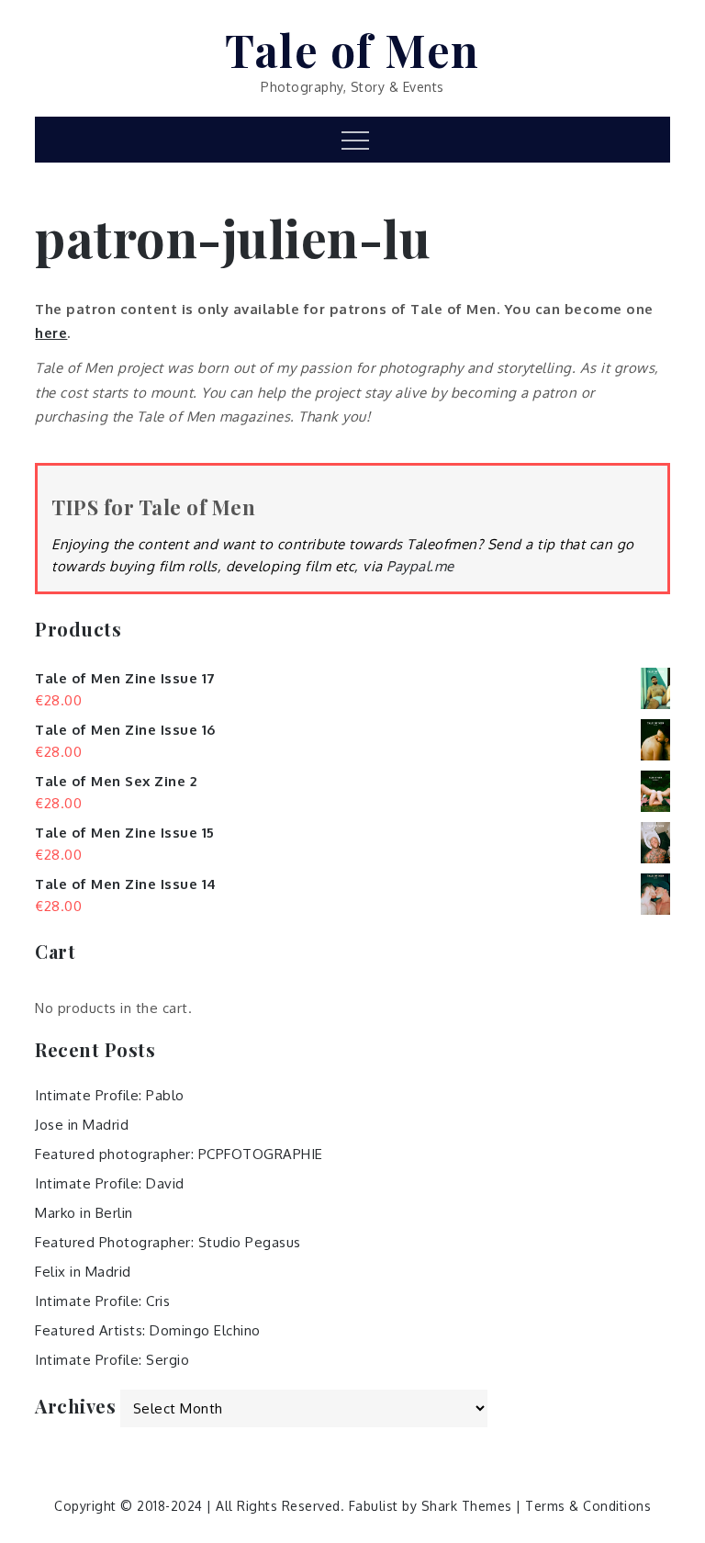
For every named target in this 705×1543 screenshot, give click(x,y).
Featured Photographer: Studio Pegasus (168, 1242)
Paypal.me (420, 566)
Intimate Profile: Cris (102, 1301)
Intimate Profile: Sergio (112, 1359)
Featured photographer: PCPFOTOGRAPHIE (179, 1154)
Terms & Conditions (588, 1506)
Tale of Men (352, 49)
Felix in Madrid (83, 1271)
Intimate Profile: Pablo (110, 1095)
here (51, 333)
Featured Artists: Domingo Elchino (148, 1330)
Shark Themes (469, 1506)
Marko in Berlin (84, 1213)
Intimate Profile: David (110, 1183)
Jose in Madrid (82, 1124)
